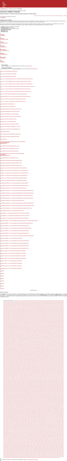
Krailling (55, 372)
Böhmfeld (28, 319)
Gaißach (56, 342)
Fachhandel (4, 5)
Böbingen (48, 318)
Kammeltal (16, 366)
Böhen (19, 319)
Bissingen (9, 318)
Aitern (10, 302)
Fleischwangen (31, 339)
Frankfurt (15, 340)
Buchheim (32, 322)
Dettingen (19, 326)
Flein (29, 339)
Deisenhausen (48, 325)
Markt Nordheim (5, 383)
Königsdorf (4, 372)
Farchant (12, 338)
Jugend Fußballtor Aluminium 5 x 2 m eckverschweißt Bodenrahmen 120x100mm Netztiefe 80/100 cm (17, 205)
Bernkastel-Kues (17, 316)
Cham (32, 324)
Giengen (54, 345)
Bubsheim (59, 321)
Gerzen (41, 345)
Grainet (63, 347)
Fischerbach (20, 339)
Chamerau (34, 324)
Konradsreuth (24, 372)
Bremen (8, 321)
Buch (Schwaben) (62, 321)
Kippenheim (15, 368)
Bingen (28, 317)
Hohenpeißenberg (45, 360)
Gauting (46, 343)
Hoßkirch (29, 362)
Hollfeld (16, 361)
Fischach (10, 339)
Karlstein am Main (60, 366)
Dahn (8, 325)
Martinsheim (16, 384)
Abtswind (36, 300)
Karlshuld (50, 366)
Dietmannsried (59, 326)
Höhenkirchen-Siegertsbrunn (37, 360)
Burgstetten (50, 323)
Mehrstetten (14, 385)
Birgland (41, 317)
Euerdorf (32, 337)
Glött (12, 346)
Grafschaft (59, 347)
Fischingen (22, 339)
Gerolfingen (25, 345)
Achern (39, 300)
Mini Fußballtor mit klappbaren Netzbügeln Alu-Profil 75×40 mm (11, 162)
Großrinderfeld (23, 349)
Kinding (9, 368)
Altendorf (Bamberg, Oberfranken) (31, 303)
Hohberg (9, 360)
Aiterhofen (8, 302)
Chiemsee (41, 324)
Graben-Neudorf (15, 347)
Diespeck (31, 326)
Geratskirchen (54, 344)
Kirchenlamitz (15, 369)
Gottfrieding (4, 347)
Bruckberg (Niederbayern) (40, 321)
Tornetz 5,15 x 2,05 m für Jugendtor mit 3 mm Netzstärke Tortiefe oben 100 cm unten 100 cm (15, 91)
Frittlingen (45, 341)
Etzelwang (26, 337)
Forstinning (59, 339)
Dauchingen (21, 325)
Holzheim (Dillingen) (26, 361)
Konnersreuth (21, 372)
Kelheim (33, 367)
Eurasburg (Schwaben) (41, 337)
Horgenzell (14, 362)
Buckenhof (41, 322)
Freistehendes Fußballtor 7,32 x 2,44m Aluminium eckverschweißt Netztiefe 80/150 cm (14, 243)
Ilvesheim (53, 363)
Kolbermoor (35, 371)
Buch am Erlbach (9, 322)
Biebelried (4, 317)
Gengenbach (41, 344)
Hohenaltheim (11, 360)
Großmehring (17, 349)
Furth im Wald (22, 342)
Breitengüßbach (59, 320)
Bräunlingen (21, 320)
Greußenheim (26, 348)
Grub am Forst (34, 349)
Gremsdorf (17, 348)
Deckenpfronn (27, 325)
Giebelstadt (52, 345)
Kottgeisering (43, 372)
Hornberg (22, 362)
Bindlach (26, 317)
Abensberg (27, 300)
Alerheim (33, 302)
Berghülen (38, 315)
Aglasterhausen (23, 301)
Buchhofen (35, 322)
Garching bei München (19, 343)
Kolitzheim (40, 371)
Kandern (28, 366)
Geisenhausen (9, 344)
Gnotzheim (21, 346)
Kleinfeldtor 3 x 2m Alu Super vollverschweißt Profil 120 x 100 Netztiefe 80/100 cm (14, 170)
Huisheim (43, 362)
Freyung (63, 340)
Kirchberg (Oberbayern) (32, 368)
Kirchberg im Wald (37, 368)
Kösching (38, 372)
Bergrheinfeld (51, 315)
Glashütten (60, 345)
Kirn (26, 370)
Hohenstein (57, 360)
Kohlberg (33, 371)
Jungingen (54, 365)
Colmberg (52, 324)
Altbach (11, 303)
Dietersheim (46, 326)
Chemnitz (36, 324)
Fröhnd (48, 341)
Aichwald (51, 301)
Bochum (54, 318)
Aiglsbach (61, 301)
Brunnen (49, 321)
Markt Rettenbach (9, 383)
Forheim (53, 339)
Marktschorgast (57, 383)
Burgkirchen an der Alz (21, 323)
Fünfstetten (62, 341)
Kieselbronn (6, 368)
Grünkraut (45, 349)
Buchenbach (24, 322)
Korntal (33, 372)
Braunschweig (27, 320)
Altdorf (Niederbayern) (16, 303)
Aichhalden (45, 301)
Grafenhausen (39, 347)
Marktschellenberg (53, 383)
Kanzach (30, 366)
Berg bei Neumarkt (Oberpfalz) (14, 315)
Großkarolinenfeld (11, 349)
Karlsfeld (48, 366)
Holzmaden (58, 361)
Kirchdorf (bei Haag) (43, 368)
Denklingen (60, 325)
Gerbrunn (57, 344)
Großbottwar (47, 348)
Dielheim (27, 326)
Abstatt (31, 300)
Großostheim (20, 349)
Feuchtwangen (52, 338)
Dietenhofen (40, 326)
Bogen (18, 319)
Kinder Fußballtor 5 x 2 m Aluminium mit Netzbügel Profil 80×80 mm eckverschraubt (14, 218)
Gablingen (33, 342)
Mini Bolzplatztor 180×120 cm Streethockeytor (8, 106)
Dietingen (57, 326)
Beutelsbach (49, 316)
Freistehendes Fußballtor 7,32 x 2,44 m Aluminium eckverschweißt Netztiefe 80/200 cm (14, 240)
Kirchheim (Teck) (48, 369)
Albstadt (26, 302)
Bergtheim (54, 315)
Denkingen (58, 325)
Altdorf (12, 303)
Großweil (32, 349)
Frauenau (20, 340)
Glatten (4, 346)
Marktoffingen (43, 383)
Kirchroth (13, 370)
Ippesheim (50, 364)
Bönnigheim (44, 319)
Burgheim (18, 323)
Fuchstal (60, 341)
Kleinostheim (55, 370)
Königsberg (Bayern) (55, 371)
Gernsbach (15, 345)
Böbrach (52, 318)
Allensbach (43, 302)
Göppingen (45, 346)
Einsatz (4, 3)
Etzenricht (28, 337)
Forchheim (48, 339)
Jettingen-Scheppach (40, 365)
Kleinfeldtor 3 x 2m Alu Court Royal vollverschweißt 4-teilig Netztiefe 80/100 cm (13, 167)
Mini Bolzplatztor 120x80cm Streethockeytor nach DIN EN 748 (10, 108)
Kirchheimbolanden (8, 370)
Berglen (47, 315)
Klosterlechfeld (14, 371)
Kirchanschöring (18, 368)
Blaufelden (27, 318)
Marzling (23, 384)
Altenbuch (27, 303)
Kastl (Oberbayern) (20, 367)
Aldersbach (28, 302)
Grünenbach (43, 349)
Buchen (22, 322)
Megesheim (7, 385)
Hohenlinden (42, 360)
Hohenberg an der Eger (18, 360)
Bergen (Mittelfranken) (30, 315)
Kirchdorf (40, 368)
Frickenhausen (4, 341)
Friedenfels (25, 341)
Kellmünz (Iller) (36, 367)
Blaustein (30, 318)
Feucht (50, 338)
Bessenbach (33, 316)
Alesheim (35, 302)
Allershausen (48, 302)
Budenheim (44, 322)
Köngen (46, 371)
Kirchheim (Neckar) (40, 369)
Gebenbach (48, 343)
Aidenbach (54, 301)
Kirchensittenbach (23, 369)
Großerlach (59, 348)
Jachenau (17, 365)
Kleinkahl (49, 370)
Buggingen (46, 322)
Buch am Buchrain (5, 322)
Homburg (61, 361)
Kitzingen (33, 370)
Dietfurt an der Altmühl (53, 326)
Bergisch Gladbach (42, 315)
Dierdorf (29, 326)
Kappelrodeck (37, 366)
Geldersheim (20, 344)
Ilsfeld (49, 363)
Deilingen (42, 325)
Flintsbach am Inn (36, 339)
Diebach (24, 326)
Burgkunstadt (25, 323)
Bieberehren (7, 317)
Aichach (39, 301)
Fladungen (28, 339)
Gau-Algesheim (37, 343)
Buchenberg (30, 322)
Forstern (57, 339)
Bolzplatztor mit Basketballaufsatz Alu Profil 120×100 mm (9, 111)
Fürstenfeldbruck (7, 342)
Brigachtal (19, 321)
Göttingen (7, 347)
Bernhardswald (14, 316)
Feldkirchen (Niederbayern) (33, 338)
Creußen (59, 324)
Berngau (11, 316)
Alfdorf (39, 302)
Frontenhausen (52, 341)
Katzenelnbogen (23, 367)
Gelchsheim (17, 344)
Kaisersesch (62, 365)
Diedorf (25, 326)
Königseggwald (7, 372)
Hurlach (54, 362)
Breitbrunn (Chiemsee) (35, 320)
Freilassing (39, 340)
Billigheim (22, 317)
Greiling (15, 348)
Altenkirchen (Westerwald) (45, 303)
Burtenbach (4, 324)
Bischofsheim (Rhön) (55, 317)
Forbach (46, 339)
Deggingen (37, 325)
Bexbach (51, 316)
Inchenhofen (11, 364)
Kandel (26, 366)
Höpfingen (4, 362)
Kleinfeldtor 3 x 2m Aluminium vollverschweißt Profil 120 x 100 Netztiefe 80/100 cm (14, 172)
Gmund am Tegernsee (17, 346)
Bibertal (57, 316)
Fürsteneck (4, 342)
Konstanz (27, 372)
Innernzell (31, 364)
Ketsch (56, 367)
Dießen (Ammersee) (35, 326)
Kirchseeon (16, 370)
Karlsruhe (54, 366)
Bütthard (15, 324)
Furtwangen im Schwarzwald (27, 342)
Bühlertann (52, 322)
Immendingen (55, 363)
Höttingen (31, 362)
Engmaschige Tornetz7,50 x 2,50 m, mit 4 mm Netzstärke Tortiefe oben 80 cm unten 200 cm (15, 96)
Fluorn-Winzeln (43, 339)
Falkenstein (9, 338)
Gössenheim (54, 346)
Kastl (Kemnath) (11, 367)
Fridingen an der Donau (17, 341)
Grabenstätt (18, 347)
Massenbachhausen (31, 384)
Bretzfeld (17, 321)
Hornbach (20, 362)
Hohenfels (27, 360)
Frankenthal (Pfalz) (8, 340)
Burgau (58, 322)
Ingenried (21, 364)
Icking (6, 363)
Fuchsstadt (58, 341)
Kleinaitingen (36, 370)
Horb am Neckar (7, 362)
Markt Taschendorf (17, 383)
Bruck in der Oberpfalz (29, 321)
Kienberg (4, 368)
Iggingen (23, 363)
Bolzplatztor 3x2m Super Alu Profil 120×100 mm (8, 118)
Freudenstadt (55, 340)
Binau (24, 317)
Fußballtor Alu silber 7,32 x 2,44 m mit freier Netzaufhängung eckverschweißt (13, 253)
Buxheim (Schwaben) (23, 324)
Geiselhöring (62, 343)
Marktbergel (21, 383)
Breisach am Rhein (31, 320)
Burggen (10, 323)
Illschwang (45, 363)
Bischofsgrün (50, 317)
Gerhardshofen (62, 344)
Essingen (10, 337)
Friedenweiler (28, 341)
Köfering (31, 371)
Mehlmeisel (9, 385)
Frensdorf (50, 340)
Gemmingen (28, 344)
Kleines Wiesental (43, 370)
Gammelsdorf (62, 342)
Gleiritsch (6, 346)
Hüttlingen (61, 362)
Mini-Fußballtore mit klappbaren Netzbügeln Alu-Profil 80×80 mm (11, 160)
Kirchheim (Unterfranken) (52, 369)
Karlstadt (56, 366)
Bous (8, 320)
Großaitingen (38, 348)
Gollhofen (34, 346)
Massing (34, 384)
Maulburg (45, 384)
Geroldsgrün (19, 345)
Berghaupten (34, 315)
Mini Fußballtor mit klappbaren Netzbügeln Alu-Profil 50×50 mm (11, 165)
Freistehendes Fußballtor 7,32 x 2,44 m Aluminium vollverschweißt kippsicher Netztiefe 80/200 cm (16, 223)
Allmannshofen (55, 302)
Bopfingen (51, 319)
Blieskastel (32, 318)
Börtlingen (58, 319)
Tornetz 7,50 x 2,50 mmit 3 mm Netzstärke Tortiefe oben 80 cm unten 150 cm (13, 101)
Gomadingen (36, 346)
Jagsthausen (20, 365)
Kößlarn (40, 372)
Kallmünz (12, 366)
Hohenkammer (32, 360)
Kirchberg (24, 368)
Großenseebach (56, 348)
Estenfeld (14, 337)
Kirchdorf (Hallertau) (48, 368)
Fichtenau (58, 338)
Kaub (25, 367)
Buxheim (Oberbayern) (18, 324)
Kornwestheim (35, 372)
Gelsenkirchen (22, 344)
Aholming (29, 301)
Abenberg (25, 300)
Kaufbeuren (28, 367)
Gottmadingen (10, 347)
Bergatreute (22, 315)
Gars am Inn (29, 343)
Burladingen (62, 323)
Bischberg (45, 317)
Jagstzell (22, 365)
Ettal (15, 337)
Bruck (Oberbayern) (25, 321)
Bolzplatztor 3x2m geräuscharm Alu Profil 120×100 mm (9, 123)
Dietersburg (43, 326)
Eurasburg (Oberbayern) (36, 337)
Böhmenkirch (25, 319)
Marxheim (19, 384)
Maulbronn (43, 384)
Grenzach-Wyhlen (20, 348)
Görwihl (50, 346)
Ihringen (26, 363)
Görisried (48, 346)
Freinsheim (41, 340)
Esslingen (12, 337)
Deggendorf (30, 325)
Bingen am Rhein (31, 317)
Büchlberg (37, 322)
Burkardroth (59, 323)
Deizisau (53, 325)
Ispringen (10, 365)
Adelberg (46, 300)
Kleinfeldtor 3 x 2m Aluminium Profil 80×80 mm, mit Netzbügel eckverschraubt (13, 180)
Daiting (12, 325)
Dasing (19, 325)
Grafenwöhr (48, 347)
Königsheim (13, 372)
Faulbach (14, 338)
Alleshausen (51, 302)
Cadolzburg (27, 324)
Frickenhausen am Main (9, 341)
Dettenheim (14, 326)
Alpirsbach (9, 303)
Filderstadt (62, 338)
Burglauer (28, 323)
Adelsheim (57, 300)
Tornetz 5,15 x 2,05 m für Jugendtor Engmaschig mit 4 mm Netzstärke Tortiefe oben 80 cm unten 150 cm (17, 86)
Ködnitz (29, 371)
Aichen (43, 301)
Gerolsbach (27, 345)
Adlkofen (16, 301)
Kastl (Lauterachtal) (15, 367)
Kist (31, 370)
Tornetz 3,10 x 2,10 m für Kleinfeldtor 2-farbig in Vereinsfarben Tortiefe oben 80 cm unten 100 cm (16, 78)
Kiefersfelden (61, 367)
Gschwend (52, 349)
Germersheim (12, 345)
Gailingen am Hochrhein (50, 342)
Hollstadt (18, 361)
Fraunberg (26, 340)
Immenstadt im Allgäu (7, 364)
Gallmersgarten (59, 342)
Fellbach (42, 338)
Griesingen (29, 348)
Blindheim (35, 318)
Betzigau (43, 316)
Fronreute (50, 341)
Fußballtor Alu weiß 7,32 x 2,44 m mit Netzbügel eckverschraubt (11, 265)
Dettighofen (17, 326)
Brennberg (13, 321)
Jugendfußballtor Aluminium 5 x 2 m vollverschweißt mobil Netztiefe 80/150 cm (13, 187)
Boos (49, 319)
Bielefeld (12, 317)
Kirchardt (22, 368)
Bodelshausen (59, 318)
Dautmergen (25, 325)
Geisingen (12, 344)
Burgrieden (40, 323)
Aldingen (30, 302)
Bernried (20, 316)
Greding (11, 348)
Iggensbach (20, 363)
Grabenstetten (21, 347)
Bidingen (63, 316)
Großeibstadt (50, 348)
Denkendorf (55, 325)
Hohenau (14, 360)
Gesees (43, 345)
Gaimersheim (54, 342)
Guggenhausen (59, 349)
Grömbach (36, 348)
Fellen (43, 338)
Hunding (52, 362)
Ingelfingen (14, 364)
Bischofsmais (58, 317)
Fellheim (46, 338)
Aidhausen (56, 301)
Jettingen (37, 365)
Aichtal (49, 301)
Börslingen (55, 319)
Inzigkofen (44, 364)
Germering (9, 345)
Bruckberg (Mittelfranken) (34, 321)
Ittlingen (14, 365)
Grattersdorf (8, 348)
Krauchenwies (59, 372)
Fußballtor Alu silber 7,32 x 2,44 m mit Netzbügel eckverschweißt (11, 263)
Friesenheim (38, 341)
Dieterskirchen (48, 326)
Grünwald (50, 349)
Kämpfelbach (24, 366)
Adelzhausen (12, 301)
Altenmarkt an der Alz (54, 303)
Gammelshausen (5, 343)
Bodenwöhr (7, 319)
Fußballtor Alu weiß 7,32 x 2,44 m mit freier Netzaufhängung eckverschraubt (13, 255)
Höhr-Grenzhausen (10, 361)
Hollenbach (14, 361)
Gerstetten (37, 345)
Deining (43, 325)
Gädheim (38, 342)
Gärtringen (32, 343)
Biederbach (9, 317)
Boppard (53, 319)
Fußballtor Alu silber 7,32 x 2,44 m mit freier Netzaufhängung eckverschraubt (13, 258)
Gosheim (52, 346)
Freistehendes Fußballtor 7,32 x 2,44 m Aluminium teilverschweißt (11, 238)
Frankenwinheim (12, 340)
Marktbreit (23, 383)
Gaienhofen (44, 342)
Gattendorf (34, 343)
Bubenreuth (54, 321)
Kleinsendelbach (62, 370)
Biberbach (55, 316)
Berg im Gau (19, 315)
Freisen (43, 340)
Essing (7, 337)
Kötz (45, 372)
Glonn (10, 346)
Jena (26, 365)
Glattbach (63, 345)
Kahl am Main (56, 365)
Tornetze (4, 4)
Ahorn (31, 301)
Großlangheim (14, 349)
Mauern (38, 384)
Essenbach (6, 337)
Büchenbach (27, 322)
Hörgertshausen (17, 362)
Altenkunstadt (50, 303)
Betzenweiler (40, 316)
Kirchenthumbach (31, 369)
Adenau (14, 301)
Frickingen (13, 341)
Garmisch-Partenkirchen (25, 343)
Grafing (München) (52, 347)
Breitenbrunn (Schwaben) (55, 320)
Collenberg (49, 324)
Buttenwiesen (12, 324)
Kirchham (34, 369)
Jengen (28, 365)
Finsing (8, 339)
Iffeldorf (11, 363)
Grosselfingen (53, 348)
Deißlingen (51, 325)
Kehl (31, 367)
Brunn (47, 321)
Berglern (49, 315)
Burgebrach (8, 323)
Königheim (48, 371)
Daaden (61, 324)
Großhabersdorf (62, 348)
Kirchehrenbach (5, 369)
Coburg (45, 324)
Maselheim (26, 384)
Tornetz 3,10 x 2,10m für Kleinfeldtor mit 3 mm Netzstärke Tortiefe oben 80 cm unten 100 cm (15, 81)
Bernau (63, 315)
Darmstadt (17, 325)
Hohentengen (59, 360)
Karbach (40, 366)
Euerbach (30, 337)
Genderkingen (38, 344)
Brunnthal (51, 321)
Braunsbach (24, 320)
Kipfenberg (13, 368)
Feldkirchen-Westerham (38, 338)
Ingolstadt (28, 364)
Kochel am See (24, 371)
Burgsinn (45, 323)
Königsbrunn (62, 371)
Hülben (45, 362)
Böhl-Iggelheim (22, 319)
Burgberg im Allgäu (61, 322)
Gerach (52, 344)
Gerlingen (4, 345)
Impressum (2, 292)
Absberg (29, 300)
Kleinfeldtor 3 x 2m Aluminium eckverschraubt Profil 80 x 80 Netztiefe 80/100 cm (13, 177)
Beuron (46, 316)
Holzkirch (44, 361)
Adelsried (10, 301)
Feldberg (24, 338)
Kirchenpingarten (19, 369)
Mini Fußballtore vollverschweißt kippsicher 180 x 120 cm (9, 145)
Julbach (52, 365)
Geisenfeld (7, 344)
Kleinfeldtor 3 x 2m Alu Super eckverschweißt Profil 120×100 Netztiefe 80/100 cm (14, 175)
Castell (30, 324)
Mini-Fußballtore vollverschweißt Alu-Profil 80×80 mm (9, 150)
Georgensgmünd (47, 344)
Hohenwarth (7, 361)
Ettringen (24, 337)
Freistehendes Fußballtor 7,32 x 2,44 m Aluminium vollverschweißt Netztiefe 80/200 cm (14, 230)
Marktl (32, 383)
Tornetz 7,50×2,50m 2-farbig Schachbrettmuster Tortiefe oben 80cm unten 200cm (13, 93)
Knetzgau (18, 371)
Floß (38, 339)
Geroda (17, 345)
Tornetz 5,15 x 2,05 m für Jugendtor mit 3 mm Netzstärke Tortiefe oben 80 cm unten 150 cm (15, 88)
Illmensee (42, 363)
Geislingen (15, 344)
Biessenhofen (14, 317)
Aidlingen (58, 301)
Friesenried (40, 341)
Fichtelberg (55, 338)
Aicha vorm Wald (36, 301)
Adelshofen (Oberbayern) (6, 301)
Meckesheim (58, 384)
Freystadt (61, 340)
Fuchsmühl (55, 341)
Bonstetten (47, 319)
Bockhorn (56, 318)
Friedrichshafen (31, 341)
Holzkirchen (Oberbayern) (48, 361)
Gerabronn (50, 344)
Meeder (63, 384)
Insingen (41, 364)
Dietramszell (62, 326)
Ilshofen (51, 363)
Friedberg (23, 341)
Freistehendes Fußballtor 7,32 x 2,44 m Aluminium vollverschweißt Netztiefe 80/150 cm (14, 233)
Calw (29, 324)
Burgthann (52, 323)
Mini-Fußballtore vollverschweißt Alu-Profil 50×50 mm (9, 157)
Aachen (20, 300)
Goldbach (29, 346)
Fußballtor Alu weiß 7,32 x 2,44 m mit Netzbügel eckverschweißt (11, 260)
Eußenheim (45, 337)
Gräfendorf (33, 347)
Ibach (63, 362)
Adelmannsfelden (49, 300)
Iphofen (48, 364)
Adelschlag (52, 300)
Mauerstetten (40, 384)
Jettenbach (34, 365)
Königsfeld (10, 372)
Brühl (46, 321)
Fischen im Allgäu (16, 339)
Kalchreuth (10, 366)
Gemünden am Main (35, 344)
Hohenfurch (29, 360)
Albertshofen (23, 302)
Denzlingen (6, 326)
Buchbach (16, 322)
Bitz (16, 318)
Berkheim (57, 315)
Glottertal (14, 346)
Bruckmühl (44, 321)
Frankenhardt (4, 340)
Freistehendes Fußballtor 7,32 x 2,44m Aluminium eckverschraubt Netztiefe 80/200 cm (14, 245)
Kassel (6, 367)
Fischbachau (13, 339)
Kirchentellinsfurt (27, 369)
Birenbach (39, 317)
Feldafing (22, 338)
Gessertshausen (47, 345)
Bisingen (7, 318)
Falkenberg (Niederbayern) (58, 337)
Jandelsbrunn (24, 365)
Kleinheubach (46, 370)
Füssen (31, 342)
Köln (44, 371)
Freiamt (28, 340)
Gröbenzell (33, 348)
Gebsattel (51, 343)
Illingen (40, 363)
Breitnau (6, 321)
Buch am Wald (12, 322)
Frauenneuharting (22, 340)
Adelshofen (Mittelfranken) (61, 300)
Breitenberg (45, 320)
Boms (37, 319)
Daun (23, 325)
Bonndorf (42, 319)
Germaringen (7, 345)
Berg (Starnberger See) (8, 315)
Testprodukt (2, 270)
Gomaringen (39, 346)
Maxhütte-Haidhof (50, 384)
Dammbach (14, 325)
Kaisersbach (60, 365)
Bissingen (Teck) (12, 318)
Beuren (45, 316)
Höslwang (26, 362)
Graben (12, 347)
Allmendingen (62, 302)
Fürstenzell (13, 342)
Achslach (42, 300)
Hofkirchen (4, 360)
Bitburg (15, 318)
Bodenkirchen (62, 318)
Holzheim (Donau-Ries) (31, 361)
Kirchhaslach (36, 369)
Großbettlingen (44, 348)
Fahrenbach (51, 337)
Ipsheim (52, 364)
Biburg (59, 316)
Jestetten (32, 365)
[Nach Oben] (0, 289)
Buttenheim (9, 324)
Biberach (53, 316)
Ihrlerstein (28, 363)
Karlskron (52, 366)
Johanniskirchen (49, 365)
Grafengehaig (36, 347)
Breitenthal (62, 320)
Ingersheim (23, 364)
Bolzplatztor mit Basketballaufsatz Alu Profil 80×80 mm (9, 113)
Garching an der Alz (15, 343)
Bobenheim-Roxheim (40, 318)
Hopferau (63, 361)
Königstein (18, 372)
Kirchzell (24, 370)
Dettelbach (9, 326)
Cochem (47, 324)
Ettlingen (22, 337)
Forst (55, 339)
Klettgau (7, 371)
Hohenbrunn (22, 360)
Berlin (58, 315)
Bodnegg (14, 319)
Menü (1, 0)
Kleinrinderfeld (58, 370)
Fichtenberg (60, 338)
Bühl (48, 322)
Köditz (27, 371)
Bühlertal (50, 322)
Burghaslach (12, 323)
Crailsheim (54, 324)
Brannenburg (16, 320)
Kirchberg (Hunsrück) (27, 368)
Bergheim (36, 315)
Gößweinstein (57, 346)
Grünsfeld (48, 349)
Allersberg (45, 302)
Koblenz (22, 371)
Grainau (61, 347)
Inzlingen (47, 364)
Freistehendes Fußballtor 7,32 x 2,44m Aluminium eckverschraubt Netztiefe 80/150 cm (14, 248)
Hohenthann (62, 360)
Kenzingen (49, 367)
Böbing (44, 318)
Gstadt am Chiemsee (56, 349)
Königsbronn (59, 371)
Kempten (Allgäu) (46, 367)
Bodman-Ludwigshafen (11, 319)
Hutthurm (56, 362)
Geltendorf (25, 344)
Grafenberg (28, 347)
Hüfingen (36, 362)
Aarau (23, 300)
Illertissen (36, 363)
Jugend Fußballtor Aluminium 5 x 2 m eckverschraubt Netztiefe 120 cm (12, 210)
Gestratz (50, 345)
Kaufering (30, 367)
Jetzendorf (43, 365)
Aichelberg (41, 301)
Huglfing (41, 362)
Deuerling (22, 326)
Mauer (36, 384)
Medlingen (61, 384)
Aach (19, 300)
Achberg (38, 300)
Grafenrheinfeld (42, 347)
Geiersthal (57, 343)
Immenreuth (59, 363)
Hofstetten (7, 360)
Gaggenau (40, 342)
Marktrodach (49, 383)
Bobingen (46, 318)
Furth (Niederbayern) (18, 342)
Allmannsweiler (58, 302)
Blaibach (18, 318)
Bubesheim (56, 321)
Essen (4, 337)
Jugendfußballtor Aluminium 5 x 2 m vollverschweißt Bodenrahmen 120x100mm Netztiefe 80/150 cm (17, 190)
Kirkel (25, 370)
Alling (53, 302)
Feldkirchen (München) (27, 338)
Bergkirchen (45, 315)
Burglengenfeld (31, 323)
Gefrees (55, 343)
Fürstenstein (10, 342)
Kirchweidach (18, 370)
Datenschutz (6, 292)
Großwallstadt (29, 349)
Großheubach (7, 349)
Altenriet (60, 303)
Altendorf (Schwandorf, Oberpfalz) (39, 303)
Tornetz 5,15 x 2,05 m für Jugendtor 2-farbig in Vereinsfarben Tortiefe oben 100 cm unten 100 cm (16, 83)
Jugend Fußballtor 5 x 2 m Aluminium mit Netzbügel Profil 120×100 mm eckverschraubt (14, 215)
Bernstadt (28, 316)
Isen (63, 364)
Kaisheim (7, 366)
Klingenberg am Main (11, 371)
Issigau (12, 365)
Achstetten (44, 300)
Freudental (58, 340)
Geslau (45, 345)
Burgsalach (43, 323)
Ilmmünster (47, 363)
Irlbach (56, 364)
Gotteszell (63, 346)
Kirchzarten (21, 370)
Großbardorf (41, 348)
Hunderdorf (50, 362)
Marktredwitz (46, 383)
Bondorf (39, 319)
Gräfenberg (31, 347)
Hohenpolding (48, 360)
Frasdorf (17, 340)
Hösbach (24, 362)
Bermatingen (60, 315)
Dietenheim (38, 326)
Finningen (6, 339)
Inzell (42, 364)
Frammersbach (62, 339)
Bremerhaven (10, 321)
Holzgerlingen (20, 361)
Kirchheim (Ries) (44, 369)
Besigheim (31, 316)
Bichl (61, 316)
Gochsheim (24, 346)
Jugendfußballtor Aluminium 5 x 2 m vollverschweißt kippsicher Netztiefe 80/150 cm (14, 182)
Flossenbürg (40, 339)
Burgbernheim (4, 323)
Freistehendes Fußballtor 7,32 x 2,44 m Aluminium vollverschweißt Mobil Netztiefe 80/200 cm (15, 228)
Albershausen (20, 302)
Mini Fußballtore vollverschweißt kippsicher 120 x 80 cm (9, 148)
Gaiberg (42, 342)
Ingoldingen (26, 364)
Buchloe (39, 322)
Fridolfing (21, 341)
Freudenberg (53, 340)
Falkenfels (7, 338)
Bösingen (60, 319)
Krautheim (62, 372)
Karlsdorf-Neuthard (45, 366)
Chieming (39, 324)
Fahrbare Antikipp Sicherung (5, 131)
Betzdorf (35, 316)
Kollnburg (43, 371)
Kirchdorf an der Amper (56, 368)
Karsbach (63, 366)
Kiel (63, 367)
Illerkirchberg (31, 363)
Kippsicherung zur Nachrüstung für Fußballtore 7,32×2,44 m (10, 126)
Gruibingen (38, 349)
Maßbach (28, 384)
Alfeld (41, 302)
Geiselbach (59, 343)
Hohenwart (4, 361)
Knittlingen (20, 371)
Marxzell (21, 384)
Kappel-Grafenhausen (33, 366)
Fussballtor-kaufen (3, 8)
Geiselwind (4, 344)
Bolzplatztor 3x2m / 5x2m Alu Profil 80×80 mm (8, 121)
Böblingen (50, 318)
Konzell (30, 372)
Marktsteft (60, 383)
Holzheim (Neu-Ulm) (36, 361)
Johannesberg (46, 365)
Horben (10, 362)
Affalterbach (18, 301)
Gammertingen (8, 343)
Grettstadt (24, 348)
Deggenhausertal (33, 325)
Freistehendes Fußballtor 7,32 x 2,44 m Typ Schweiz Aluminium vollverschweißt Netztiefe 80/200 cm (17, 235)
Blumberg (37, 318)
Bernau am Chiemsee (5, 316)
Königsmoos (16, 372)
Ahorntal (33, 301)
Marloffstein (4, 384)
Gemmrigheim (31, 344)
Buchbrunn (18, 322)
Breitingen (4, 321)
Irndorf (58, 364)
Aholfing (27, 301)
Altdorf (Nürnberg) (20, 303)
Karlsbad (42, 366)
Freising (45, 340)
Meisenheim (19, 385)
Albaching (16, 302)
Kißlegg (30, 370)
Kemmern (41, 367)
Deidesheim (39, 325)
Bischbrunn (48, 317)
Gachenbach (35, 342)
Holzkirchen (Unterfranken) (54, 361)
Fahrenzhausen (53, 337)
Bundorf (57, 322)
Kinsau (11, 368)
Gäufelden (40, 343)
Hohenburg (25, 360)
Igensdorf (16, 363)
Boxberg (10, 320)
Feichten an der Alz (17, 338)
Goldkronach (31, 346)
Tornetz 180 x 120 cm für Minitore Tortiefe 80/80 (8, 73)
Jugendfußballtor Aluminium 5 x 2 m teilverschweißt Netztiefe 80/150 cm (12, 200)
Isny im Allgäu (7, 365)
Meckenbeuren (55, 384)
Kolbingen (38, 371)
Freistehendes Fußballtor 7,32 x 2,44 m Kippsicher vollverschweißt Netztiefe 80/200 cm (14, 225)
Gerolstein (30, 345)
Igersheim (18, 363)
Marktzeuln (62, 383)
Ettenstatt (20, 337)
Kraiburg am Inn (50, 372)
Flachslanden (25, 339)
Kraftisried (47, 372)
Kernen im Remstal (53, 367)
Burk (57, 323)
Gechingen (53, 343)
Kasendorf (4, 367)
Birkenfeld (43, 317)
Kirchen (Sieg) (8, 369)
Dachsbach (4, 325)
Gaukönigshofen (43, 343)
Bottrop (4, 320)
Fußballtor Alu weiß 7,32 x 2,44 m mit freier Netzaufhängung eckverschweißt (13, 250)
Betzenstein (38, 316)
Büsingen (7, 324)
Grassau (6, 348)
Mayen (52, 384)
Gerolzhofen (32, 345)
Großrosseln (26, 349)
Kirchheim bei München (58, 369)
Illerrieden (34, 363)
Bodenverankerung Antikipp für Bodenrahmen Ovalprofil (9, 136)
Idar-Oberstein (9, 363)
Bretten (15, 321)
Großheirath (4, 349)
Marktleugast (34, 383)
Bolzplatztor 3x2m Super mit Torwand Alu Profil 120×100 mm (10, 116)
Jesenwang (30, 365)
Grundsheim (40, 349)
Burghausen (15, 323)
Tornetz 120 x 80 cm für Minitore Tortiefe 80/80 (8, 76)
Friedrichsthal (35, 341)
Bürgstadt (47, 323)
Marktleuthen (37, 383)
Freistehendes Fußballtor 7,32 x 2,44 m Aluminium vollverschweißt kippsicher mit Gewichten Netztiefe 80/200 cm (19, 220)
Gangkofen (11, 343)
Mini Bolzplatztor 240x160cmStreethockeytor (7, 103)
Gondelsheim (42, 346)
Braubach (19, 320)
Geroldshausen (22, 345)
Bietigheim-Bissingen (18, 317)
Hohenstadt (54, 360)
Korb (31, 372)
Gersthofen (40, 345)
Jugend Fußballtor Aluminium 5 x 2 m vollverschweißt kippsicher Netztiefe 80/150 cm (14, 185)
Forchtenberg (51, 339)
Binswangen (34, 317)
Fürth (15, 342)
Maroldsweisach (7, 384)
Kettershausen (58, 367)
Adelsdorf (54, 300)
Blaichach (20, 318)
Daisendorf (10, 325)
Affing (20, 301)
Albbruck (18, 302)
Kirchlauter (11, 370)
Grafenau (26, 347)
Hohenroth (52, 360)
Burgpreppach (37, 323)
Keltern (39, 367)
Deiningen (46, 325)
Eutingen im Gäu (48, 337)
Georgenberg (44, 344)
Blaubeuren (25, 318)
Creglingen (57, 324)
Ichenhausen (4, 363)
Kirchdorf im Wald (62, 368)
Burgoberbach (34, 323)
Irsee (62, 364)
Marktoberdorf (40, 383)
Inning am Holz (38, 364)
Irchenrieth (55, 364)
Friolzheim (43, 341)
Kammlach (22, 366)
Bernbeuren (9, 316)
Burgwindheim (55, 323)
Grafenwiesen (45, 347)
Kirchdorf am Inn (52, 368)
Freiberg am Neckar (31, 340)
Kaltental (14, 366)
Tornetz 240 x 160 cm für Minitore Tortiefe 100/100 (8, 71)
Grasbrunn (4, 348)
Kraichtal (53, 372)
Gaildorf (46, 342)
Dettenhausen (11, 326)
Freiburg (34, 340)
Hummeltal (47, 362)
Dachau (63, 324)
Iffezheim (14, 363)
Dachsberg (7, 325)
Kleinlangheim (52, 370)
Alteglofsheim (24, 303)
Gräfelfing (24, 347)
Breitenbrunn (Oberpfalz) (49, 320)
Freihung (36, 340)
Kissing (28, 370)
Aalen (22, 300)
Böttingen (63, 319)
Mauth (47, 384)
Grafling (55, 347)
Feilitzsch (20, 338)
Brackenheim (12, 320)
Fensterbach (48, 338)
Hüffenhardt (33, 362)
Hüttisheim (58, 362)
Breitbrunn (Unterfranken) (41, 320)
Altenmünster (58, 303)
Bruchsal (22, 321)
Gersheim (35, 345)
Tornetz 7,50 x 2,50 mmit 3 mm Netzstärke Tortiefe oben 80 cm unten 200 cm (13, 98)
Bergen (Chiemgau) (25, 315)
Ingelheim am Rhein (18, 364)
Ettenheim (17, 337)
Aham (25, 301)
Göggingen (26, 346)
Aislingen (6, 302)
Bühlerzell (54, 322)
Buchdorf (20, 322)
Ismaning (4, 365)
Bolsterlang (35, 319)
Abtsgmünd (33, 300)
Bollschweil (32, 319)
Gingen (58, 345)
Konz (28, 372)
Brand (14, 320)
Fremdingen (48, 340)
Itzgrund (15, 365)
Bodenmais (4, 319)
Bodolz (16, 319)
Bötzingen (6, 320)
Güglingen (62, 349)
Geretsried (59, 344)
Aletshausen (37, 302)
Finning (4, 339)
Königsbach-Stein (51, 371)
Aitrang (14, 302)
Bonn (40, 319)
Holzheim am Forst (41, 361)
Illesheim (38, 363)
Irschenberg (60, 364)
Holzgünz (23, 361)
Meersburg (4, 385)
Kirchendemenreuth (12, 369)
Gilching (56, 345)
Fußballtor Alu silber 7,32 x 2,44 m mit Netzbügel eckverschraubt (11, 268)
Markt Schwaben (13, 383)
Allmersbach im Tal (5, 303)
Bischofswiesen (62, 317)
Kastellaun (8, 367)
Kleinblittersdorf (39, 370)
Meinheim (17, 385)
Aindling (63, 301)
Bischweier (4, 318)
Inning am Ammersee (34, 364)
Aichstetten (47, 301)
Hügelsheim (38, 362)
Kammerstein (19, 366)
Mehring (12, 385)
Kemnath (43, 367)
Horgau (12, 362)
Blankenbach (22, 318)
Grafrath (57, 347)
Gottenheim (60, 346)
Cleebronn (43, 324)
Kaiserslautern (4, 366)
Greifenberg (13, 348)
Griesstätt (31, 348)
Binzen (36, 317)
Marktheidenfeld (29, 383)
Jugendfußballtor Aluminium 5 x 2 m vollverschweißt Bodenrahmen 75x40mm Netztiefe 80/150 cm (16, 195)
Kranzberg (57, 372)
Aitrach (12, 302)
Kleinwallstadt (4, 371)
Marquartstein (13, 384)
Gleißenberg (8, 346)
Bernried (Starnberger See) (24, 316)
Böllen (30, 319)
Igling (24, 363)
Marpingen (11, 384)
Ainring (4, 302)
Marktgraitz (26, 383)
